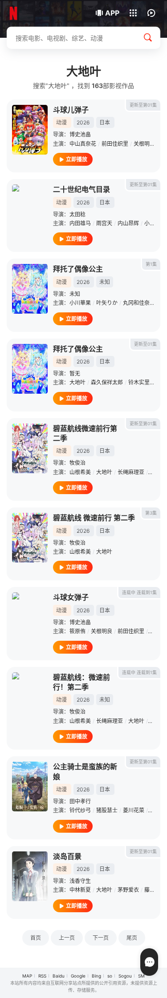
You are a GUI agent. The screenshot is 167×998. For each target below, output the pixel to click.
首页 (35, 937)
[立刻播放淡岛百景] (30, 876)
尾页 (131, 937)
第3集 (151, 512)
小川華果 (80, 302)
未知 (74, 294)
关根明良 (144, 143)
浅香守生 (80, 881)
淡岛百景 (67, 856)
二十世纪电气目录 (81, 189)
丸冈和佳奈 (136, 302)
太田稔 (77, 214)
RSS (42, 975)
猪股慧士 (107, 810)
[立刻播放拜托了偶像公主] (30, 289)
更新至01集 (145, 344)
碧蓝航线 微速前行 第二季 (94, 517)
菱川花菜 (133, 810)
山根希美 (80, 472)
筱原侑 (77, 631)
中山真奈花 (82, 143)
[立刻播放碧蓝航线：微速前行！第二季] (30, 697)
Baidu (59, 975)
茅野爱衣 (128, 889)
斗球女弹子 (71, 597)
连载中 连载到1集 (139, 592)
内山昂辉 (128, 223)
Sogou (125, 975)
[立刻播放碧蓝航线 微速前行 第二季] (30, 538)
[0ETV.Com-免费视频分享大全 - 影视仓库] (37, 13)
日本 (104, 122)
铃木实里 (139, 382)
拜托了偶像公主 (78, 268)
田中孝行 (80, 801)
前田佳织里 (115, 143)
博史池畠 (80, 134)
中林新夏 (80, 889)
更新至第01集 (143, 105)
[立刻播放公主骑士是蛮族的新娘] (30, 786)
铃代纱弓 (80, 810)
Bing (96, 975)
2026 (83, 122)
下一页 (101, 937)
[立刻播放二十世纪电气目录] (30, 209)
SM (141, 975)
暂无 (74, 373)
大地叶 (77, 382)
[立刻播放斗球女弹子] (30, 617)
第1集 (151, 264)
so (109, 975)
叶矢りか (107, 302)
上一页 (67, 937)
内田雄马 (80, 223)
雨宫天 (104, 223)
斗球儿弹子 (71, 109)
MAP (27, 975)
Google (78, 975)
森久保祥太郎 (107, 382)
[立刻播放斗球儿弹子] (30, 130)
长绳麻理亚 (131, 472)
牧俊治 (77, 462)
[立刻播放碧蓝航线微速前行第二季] (30, 448)
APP (112, 12)
